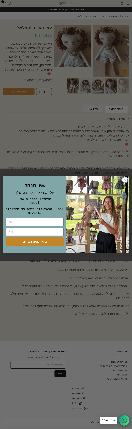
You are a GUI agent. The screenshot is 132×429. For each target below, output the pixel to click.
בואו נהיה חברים (35, 241)
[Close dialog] (125, 180)
